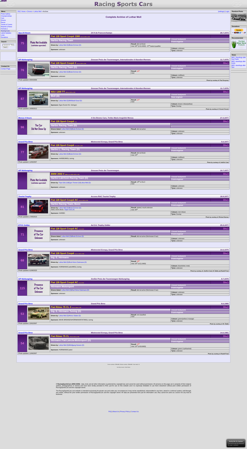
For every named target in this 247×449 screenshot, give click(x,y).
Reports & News (6, 26)
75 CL (65, 307)
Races (3, 22)
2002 (59, 174)
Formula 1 (4, 29)
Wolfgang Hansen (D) (76, 345)
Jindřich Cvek (224, 162)
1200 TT (60, 91)
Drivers (29, 11)
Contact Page (5, 69)
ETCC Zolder (24, 225)
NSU (53, 91)
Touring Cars (5, 31)
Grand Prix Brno (25, 142)
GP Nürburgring (25, 60)
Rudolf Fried (225, 271)
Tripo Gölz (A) (63, 183)
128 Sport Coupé (65, 36)
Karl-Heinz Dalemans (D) (78, 262)
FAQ (110, 411)
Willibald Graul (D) (75, 100)
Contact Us (135, 411)
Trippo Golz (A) (69, 209)
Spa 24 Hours (24, 33)
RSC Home (22, 11)
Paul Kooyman (224, 80)
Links (3, 35)
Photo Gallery (5, 14)
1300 (77, 36)
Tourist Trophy (24, 196)
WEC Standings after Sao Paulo (238, 58)
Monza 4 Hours (25, 118)
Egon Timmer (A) (74, 183)
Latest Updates (6, 33)
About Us (116, 411)
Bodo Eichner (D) (75, 45)
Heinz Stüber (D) (75, 316)
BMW (54, 174)
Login (227, 11)
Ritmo (59, 307)
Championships (6, 16)
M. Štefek (215, 271)
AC (76, 200)
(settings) (221, 11)
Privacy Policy (125, 411)
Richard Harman (224, 217)
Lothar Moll (37, 11)
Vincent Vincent (224, 109)
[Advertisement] (8, 56)
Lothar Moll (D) (64, 45)
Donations (4, 37)
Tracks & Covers (6, 24)
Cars (2, 18)
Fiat (53, 36)
